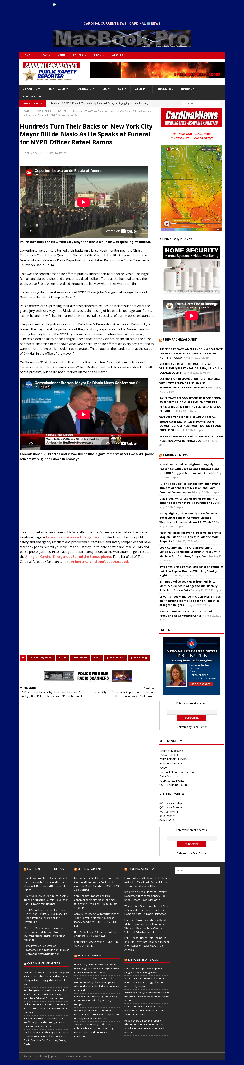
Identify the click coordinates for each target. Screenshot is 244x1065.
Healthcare (83, 89)
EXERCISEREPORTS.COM (143, 959)
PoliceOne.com (168, 776)
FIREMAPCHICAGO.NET (180, 340)
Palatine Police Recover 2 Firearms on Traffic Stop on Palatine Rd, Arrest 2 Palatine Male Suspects (190, 537)
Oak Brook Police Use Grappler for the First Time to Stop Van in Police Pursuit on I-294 (46, 1008)
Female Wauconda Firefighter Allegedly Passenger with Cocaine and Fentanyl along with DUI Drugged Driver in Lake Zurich (189, 469)
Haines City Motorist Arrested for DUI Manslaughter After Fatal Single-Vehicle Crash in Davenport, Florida (97, 968)
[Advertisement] (87, 497)
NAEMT (164, 767)
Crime (61, 55)
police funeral (115, 657)
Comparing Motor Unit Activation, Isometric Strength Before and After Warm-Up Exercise (144, 1010)
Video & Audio (32, 96)
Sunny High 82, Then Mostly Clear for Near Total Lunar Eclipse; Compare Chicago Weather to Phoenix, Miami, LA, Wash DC (188, 518)
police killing (139, 657)
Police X (78, 55)
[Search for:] (201, 103)
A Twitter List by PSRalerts (175, 239)
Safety (122, 89)
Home (26, 55)
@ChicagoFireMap (170, 803)
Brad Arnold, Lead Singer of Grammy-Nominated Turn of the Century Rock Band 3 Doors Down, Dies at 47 (145, 896)
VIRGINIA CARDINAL (90, 869)
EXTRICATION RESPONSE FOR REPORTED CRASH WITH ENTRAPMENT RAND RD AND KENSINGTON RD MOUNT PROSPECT (190, 383)
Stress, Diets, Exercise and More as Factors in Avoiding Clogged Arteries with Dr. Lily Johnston (145, 982)
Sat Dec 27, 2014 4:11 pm (39, 152)
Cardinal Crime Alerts (43, 963)
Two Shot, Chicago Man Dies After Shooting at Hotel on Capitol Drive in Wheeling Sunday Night (191, 571)
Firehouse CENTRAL (171, 763)
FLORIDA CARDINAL (90, 955)
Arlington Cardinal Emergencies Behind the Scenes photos (68, 557)
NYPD (97, 657)
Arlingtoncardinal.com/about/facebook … (101, 561)
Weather (117, 55)
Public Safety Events (171, 780)
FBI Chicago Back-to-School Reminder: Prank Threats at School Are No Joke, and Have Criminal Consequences (189, 488)
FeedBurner (200, 727)
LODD (62, 657)
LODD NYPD (80, 657)
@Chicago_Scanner (171, 807)
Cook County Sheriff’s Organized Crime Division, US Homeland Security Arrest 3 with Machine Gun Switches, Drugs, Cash (189, 552)
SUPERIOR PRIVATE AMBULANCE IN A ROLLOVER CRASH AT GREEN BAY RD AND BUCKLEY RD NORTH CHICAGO (191, 353)
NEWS (44, 55)
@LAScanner (167, 816)
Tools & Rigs (165, 89)
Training (186, 89)
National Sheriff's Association (177, 772)
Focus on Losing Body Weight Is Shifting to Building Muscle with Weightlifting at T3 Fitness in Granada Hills (147, 882)
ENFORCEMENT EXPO (173, 759)
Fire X (97, 55)
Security (140, 89)
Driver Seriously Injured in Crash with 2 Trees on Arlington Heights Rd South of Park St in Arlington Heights (190, 601)
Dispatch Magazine (171, 750)
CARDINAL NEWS (175, 455)
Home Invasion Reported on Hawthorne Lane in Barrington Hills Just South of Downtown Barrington (46, 950)
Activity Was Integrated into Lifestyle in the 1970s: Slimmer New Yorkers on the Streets (146, 996)
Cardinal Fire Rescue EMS (45, 869)
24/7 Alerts (30, 89)
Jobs (104, 89)
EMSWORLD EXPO (170, 755)
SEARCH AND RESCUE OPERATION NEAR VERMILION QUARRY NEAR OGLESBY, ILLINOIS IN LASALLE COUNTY (190, 368)
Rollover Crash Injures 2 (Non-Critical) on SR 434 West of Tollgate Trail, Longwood (95, 1000)
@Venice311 (166, 820)
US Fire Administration (173, 785)
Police (62, 152)
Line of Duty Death (41, 657)
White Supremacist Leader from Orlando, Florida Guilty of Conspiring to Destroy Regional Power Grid (96, 1014)
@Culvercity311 (168, 811)
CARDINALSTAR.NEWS (142, 869)
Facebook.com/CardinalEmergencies (72, 537)
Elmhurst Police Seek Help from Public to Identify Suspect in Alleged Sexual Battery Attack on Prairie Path (188, 586)
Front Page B (56, 89)
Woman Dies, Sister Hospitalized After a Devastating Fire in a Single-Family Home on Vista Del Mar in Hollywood (146, 910)
